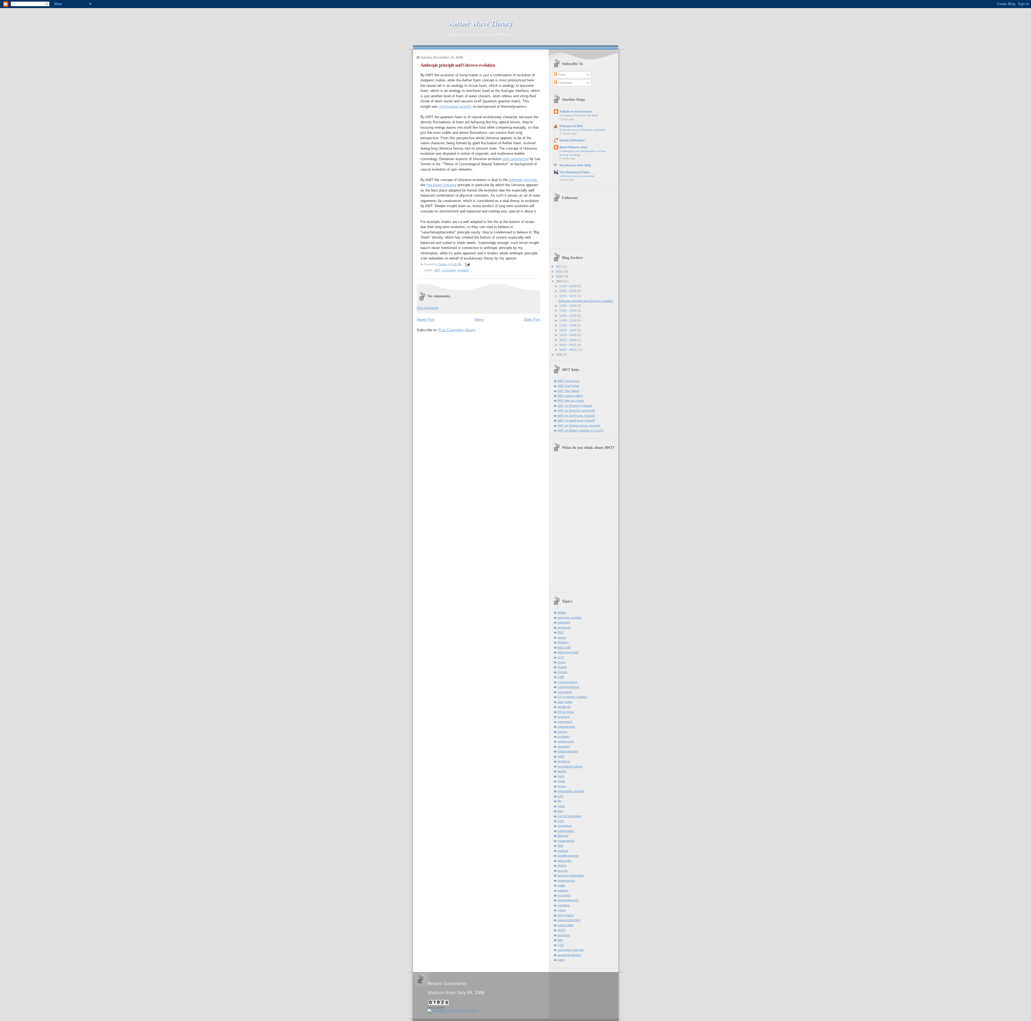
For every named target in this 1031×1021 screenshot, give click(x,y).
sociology (564, 905)
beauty (562, 637)
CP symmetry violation (572, 696)
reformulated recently (455, 106)
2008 (559, 281)
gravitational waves (570, 766)
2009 (559, 276)
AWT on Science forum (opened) (579, 425)
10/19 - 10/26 (568, 335)
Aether (562, 612)
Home (479, 320)
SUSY (561, 930)
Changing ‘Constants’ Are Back (579, 115)
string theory (566, 915)
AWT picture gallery (570, 395)
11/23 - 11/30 (568, 310)
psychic (563, 870)
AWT (437, 270)
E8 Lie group (566, 711)
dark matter (565, 701)
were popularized (516, 159)
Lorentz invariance (570, 816)
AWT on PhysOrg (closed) (575, 405)
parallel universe (568, 855)
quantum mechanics (571, 875)
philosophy (565, 860)
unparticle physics (569, 955)
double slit (564, 706)
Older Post (532, 320)
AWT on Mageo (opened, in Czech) (581, 430)
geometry (564, 746)
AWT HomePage (568, 381)
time (560, 939)
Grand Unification (572, 140)
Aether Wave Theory (478, 23)
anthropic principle (523, 180)
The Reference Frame (575, 172)
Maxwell (563, 835)
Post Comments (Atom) (456, 330)
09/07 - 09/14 (568, 349)
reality (561, 885)
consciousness (568, 682)
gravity (562, 771)
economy (564, 716)
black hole (564, 647)
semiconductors (568, 900)
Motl (560, 845)
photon (562, 865)
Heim (561, 776)
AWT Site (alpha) (569, 390)
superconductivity (569, 920)
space (562, 910)
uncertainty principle (571, 949)
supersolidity (566, 925)
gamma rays (566, 741)
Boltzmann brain (568, 652)
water (561, 959)
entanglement (566, 726)
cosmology (449, 270)
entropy (563, 731)
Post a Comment (427, 307)
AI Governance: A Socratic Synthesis (582, 129)
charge (562, 667)
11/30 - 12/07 (568, 305)
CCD (561, 657)
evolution (463, 270)
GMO (561, 756)
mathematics (566, 830)
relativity (563, 890)
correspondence (568, 686)
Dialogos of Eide (571, 126)
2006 (559, 354)
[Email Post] (467, 264)
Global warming (568, 751)
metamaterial (566, 840)
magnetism (565, 825)
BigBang (563, 642)
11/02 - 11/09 (568, 325)
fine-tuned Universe (441, 185)
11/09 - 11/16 (568, 320)
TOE (561, 945)
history (562, 786)
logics (561, 806)
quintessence (566, 880)
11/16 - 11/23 (568, 315)
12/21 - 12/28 (568, 291)
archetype (564, 627)
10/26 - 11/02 (568, 330)
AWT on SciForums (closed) (576, 415)
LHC (561, 796)
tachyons (564, 935)
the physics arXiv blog (575, 165)
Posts (561, 74)
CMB (561, 677)
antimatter (564, 622)
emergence (565, 721)
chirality (563, 672)
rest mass (564, 895)
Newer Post (426, 320)
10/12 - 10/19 (568, 340)
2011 (559, 266)
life (559, 801)
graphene (564, 761)
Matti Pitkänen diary (573, 147)
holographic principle (571, 791)
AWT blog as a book (571, 400)
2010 (559, 271)
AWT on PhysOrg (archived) (576, 410)
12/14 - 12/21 (568, 296)
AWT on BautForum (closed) (576, 420)
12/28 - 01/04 (568, 286)
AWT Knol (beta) (568, 385)
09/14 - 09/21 (568, 345)
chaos (562, 662)
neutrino (563, 850)
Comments (564, 82)
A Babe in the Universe (576, 111)
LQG (561, 820)
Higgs (561, 781)
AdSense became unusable (577, 176)
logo (560, 811)
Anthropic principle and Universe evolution (585, 300)
